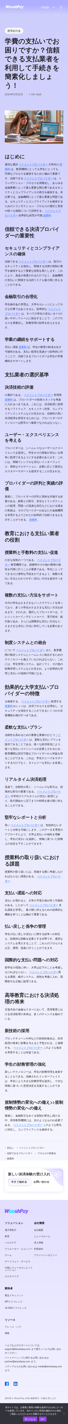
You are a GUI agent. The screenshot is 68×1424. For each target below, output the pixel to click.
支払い (10, 1147)
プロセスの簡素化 (46, 1153)
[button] (19, 1181)
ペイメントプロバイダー (33, 164)
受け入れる (30, 1419)
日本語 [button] (45, 7)
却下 (43, 1419)
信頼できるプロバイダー (19, 1153)
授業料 (47, 215)
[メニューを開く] (61, 7)
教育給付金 (14, 31)
